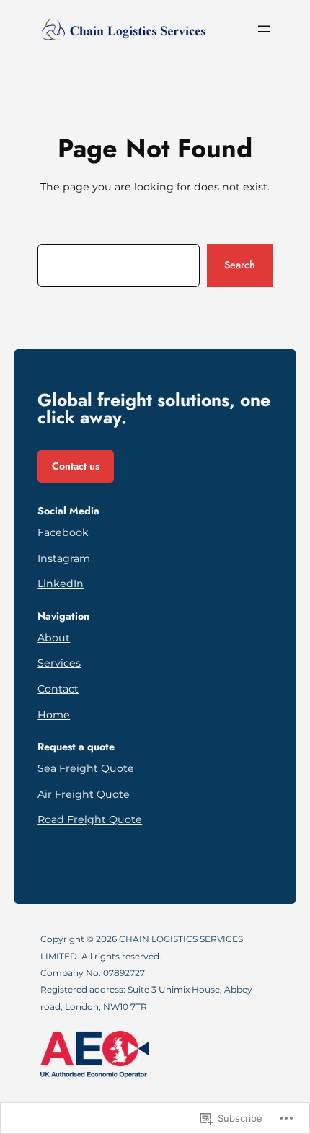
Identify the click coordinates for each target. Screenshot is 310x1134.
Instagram (63, 558)
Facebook (63, 532)
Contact (58, 688)
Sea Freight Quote (85, 768)
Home (53, 714)
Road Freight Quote (89, 819)
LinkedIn (60, 583)
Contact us (75, 466)
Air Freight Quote (83, 794)
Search (239, 265)
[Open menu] (264, 29)
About (53, 637)
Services (59, 662)
